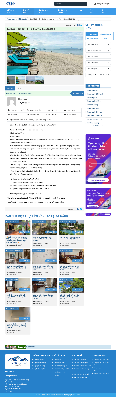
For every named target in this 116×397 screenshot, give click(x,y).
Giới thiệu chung (39, 359)
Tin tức (91, 11)
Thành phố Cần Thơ (94, 108)
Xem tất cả (97, 126)
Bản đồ (19, 88)
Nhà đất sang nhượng (62, 11)
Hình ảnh (10, 88)
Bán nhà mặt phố (59, 362)
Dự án (81, 11)
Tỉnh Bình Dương (93, 123)
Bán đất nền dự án (59, 372)
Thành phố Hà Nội (93, 90)
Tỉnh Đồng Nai (92, 97)
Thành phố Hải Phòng (94, 112)
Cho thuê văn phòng (80, 377)
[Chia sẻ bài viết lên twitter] (81, 25)
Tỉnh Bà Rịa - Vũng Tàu (95, 119)
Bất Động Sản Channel (72, 395)
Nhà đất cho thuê (43, 11)
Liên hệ (103, 11)
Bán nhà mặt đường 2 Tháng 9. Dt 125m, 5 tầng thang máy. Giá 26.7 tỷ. (43, 296)
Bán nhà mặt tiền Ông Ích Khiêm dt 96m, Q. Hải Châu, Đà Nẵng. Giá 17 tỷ (16, 325)
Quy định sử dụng (39, 366)
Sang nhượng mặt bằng (101, 359)
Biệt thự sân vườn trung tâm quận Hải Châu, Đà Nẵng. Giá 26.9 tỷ (42, 239)
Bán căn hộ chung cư (60, 366)
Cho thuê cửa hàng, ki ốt (81, 374)
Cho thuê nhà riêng (80, 359)
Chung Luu (22, 99)
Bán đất (56, 375)
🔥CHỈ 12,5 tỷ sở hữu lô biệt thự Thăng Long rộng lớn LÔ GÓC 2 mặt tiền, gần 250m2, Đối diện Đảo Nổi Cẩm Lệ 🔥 (16, 239)
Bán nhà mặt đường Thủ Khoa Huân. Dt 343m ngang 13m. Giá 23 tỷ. (43, 268)
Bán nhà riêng (58, 359)
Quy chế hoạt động (40, 362)
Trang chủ (10, 11)
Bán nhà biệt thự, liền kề (61, 369)
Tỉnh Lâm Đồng (92, 105)
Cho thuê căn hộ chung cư (82, 366)
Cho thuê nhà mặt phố (81, 362)
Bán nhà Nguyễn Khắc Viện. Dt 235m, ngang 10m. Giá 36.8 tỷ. (16, 267)
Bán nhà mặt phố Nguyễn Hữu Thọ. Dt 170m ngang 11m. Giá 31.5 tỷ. (69, 268)
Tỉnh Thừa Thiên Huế (94, 116)
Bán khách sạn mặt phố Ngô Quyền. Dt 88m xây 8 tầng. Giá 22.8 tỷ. (16, 296)
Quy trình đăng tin (39, 369)
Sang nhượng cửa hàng (101, 373)
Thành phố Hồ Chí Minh (95, 94)
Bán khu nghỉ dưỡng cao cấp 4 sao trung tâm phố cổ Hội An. (70, 238)
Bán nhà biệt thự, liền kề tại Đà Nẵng (18, 93)
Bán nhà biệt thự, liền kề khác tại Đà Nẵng (36, 216)
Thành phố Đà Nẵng (94, 101)
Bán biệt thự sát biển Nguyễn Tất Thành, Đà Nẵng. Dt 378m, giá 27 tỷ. (69, 296)
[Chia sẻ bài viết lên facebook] (78, 25)
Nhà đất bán (26, 11)
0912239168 (27, 103)
